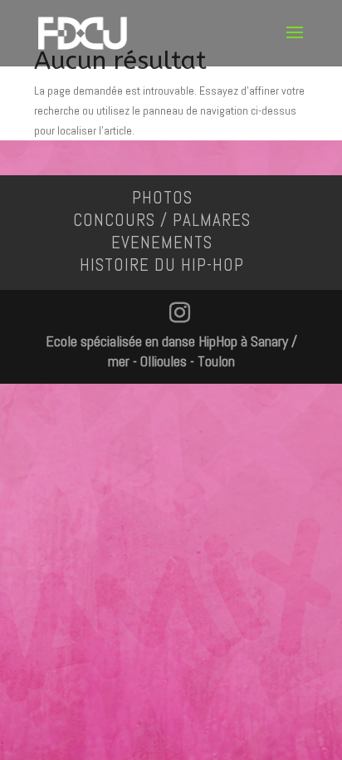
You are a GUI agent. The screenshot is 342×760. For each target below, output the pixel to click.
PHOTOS (162, 197)
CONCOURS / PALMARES (162, 219)
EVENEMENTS (162, 242)
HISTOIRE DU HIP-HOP (162, 264)
